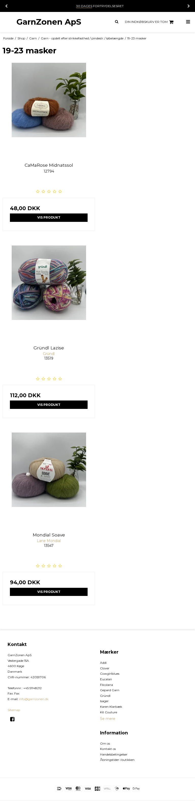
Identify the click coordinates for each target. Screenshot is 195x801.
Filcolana (106, 685)
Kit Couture (108, 712)
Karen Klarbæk (111, 706)
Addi (103, 663)
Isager (104, 701)
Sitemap (14, 710)
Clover (104, 668)
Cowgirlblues (109, 673)
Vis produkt (48, 217)
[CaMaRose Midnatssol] (49, 109)
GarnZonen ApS (49, 22)
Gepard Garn (109, 690)
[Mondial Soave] (49, 479)
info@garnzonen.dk (33, 699)
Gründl (105, 696)
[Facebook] (14, 719)
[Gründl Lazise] (49, 291)
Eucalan (106, 679)
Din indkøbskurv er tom (146, 22)
